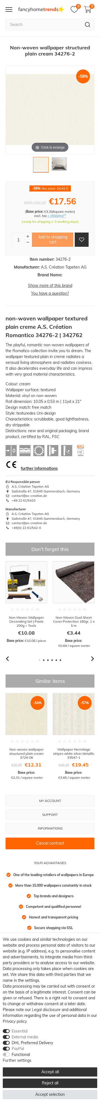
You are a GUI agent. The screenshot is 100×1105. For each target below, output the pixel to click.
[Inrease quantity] (28, 237)
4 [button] (52, 660)
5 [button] (56, 660)
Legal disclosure (46, 1009)
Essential (20, 1031)
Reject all (50, 1082)
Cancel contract (50, 843)
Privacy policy (14, 1021)
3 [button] (48, 660)
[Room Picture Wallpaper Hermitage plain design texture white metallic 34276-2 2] (59, 166)
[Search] (87, 24)
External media (25, 1036)
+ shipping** (57, 216)
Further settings (17, 1060)
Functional (21, 1054)
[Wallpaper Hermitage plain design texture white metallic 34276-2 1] (41, 166)
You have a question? (50, 293)
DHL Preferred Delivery (32, 1042)
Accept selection (50, 1094)
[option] (26, 602)
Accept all (50, 1071)
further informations (39, 468)
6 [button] (60, 660)
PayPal (18, 1048)
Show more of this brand (50, 285)
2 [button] (43, 660)
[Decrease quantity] (28, 242)
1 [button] (39, 660)
